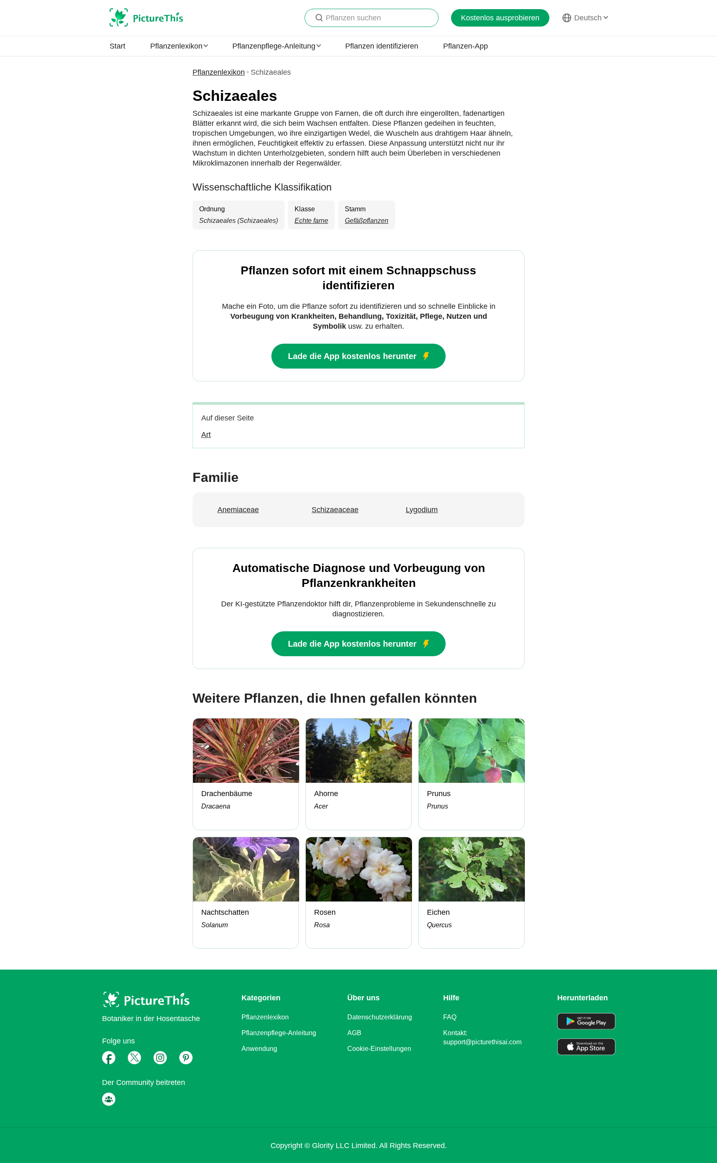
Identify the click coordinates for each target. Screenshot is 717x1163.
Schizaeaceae (335, 510)
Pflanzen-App (465, 46)
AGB (354, 1032)
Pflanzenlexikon (219, 72)
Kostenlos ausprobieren (500, 18)
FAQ (449, 1017)
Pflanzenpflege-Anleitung (278, 1032)
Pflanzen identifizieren (381, 46)
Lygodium (422, 510)
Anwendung (259, 1048)
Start (117, 46)
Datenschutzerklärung (379, 1017)
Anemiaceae (238, 510)
